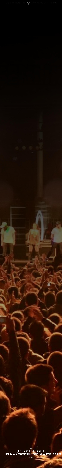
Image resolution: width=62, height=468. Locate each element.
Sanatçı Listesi (40, 2)
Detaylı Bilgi (31, 457)
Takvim (23, 2)
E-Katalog (46, 2)
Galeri (51, 2)
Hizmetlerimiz (18, 2)
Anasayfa (7, 2)
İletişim (54, 2)
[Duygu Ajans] (31, 3)
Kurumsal (12, 2)
